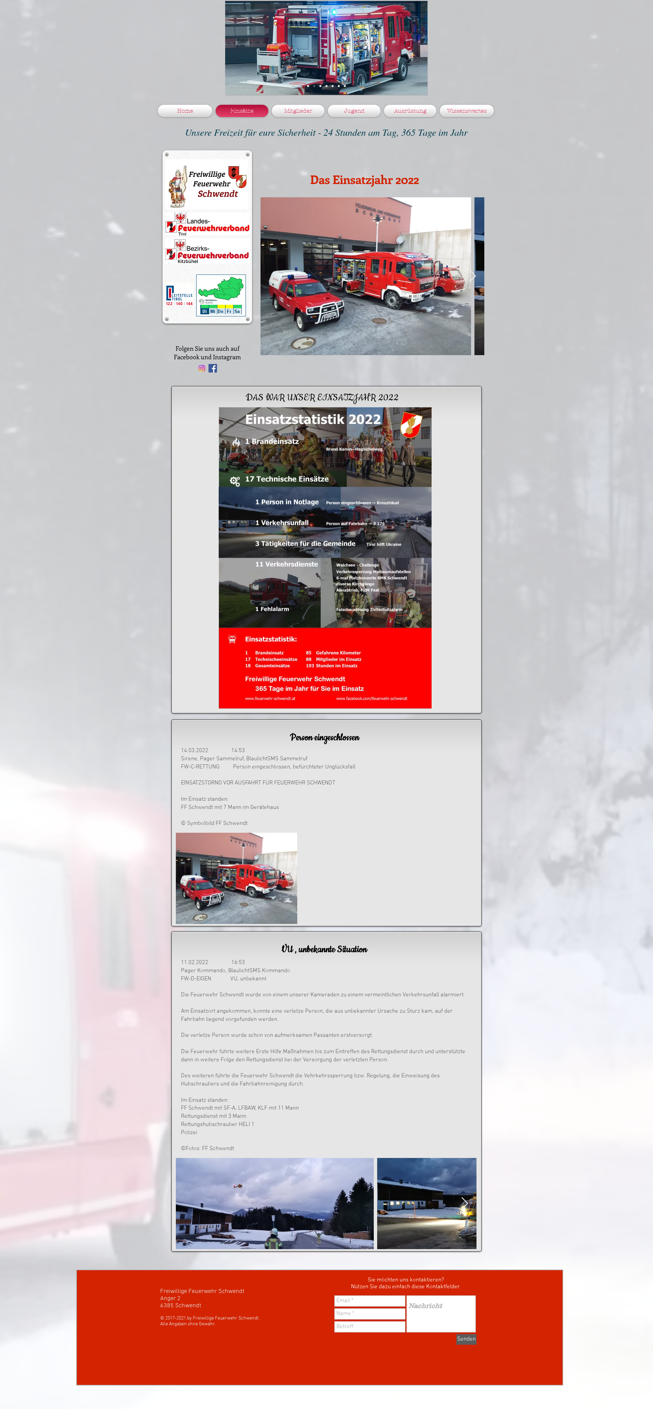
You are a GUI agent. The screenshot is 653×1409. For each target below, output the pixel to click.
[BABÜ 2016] (339, 86)
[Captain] (320, 86)
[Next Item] (472, 276)
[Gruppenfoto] (308, 86)
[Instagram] (202, 368)
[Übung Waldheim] (326, 86)
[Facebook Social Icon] (212, 368)
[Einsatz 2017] (333, 86)
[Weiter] (617, 51)
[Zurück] (35, 51)
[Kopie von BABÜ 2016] (345, 86)
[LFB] (314, 86)
